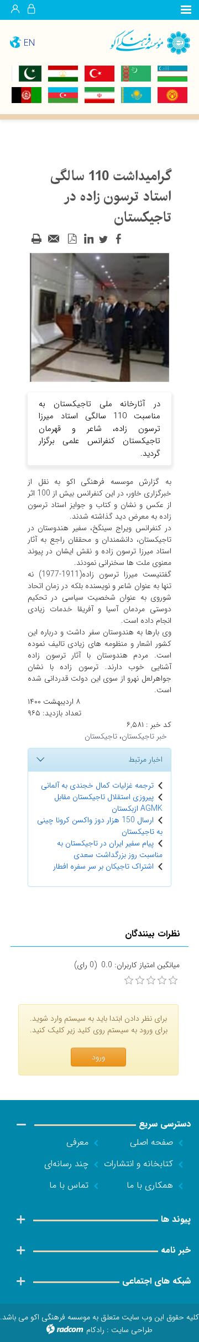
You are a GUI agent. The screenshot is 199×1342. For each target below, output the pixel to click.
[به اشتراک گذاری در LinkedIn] (88, 239)
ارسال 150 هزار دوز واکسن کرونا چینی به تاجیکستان (100, 826)
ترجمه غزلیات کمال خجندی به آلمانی (97, 785)
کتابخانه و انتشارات (138, 1164)
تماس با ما (68, 1185)
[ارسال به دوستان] (54, 239)
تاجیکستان (101, 736)
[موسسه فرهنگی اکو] (149, 42)
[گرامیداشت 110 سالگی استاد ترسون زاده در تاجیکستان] (99, 317)
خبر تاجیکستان (144, 736)
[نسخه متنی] (36, 239)
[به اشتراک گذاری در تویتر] (103, 239)
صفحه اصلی (151, 1142)
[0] (129, 980)
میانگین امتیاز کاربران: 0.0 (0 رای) (127, 965)
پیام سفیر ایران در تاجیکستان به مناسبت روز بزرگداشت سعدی (110, 849)
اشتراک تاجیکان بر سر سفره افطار (103, 866)
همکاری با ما (150, 1185)
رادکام (95, 1330)
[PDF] (72, 239)
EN (29, 43)
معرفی (77, 1142)
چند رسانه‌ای (66, 1164)
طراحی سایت (132, 1330)
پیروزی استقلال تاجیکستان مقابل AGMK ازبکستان (108, 803)
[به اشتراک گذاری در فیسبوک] (118, 239)
